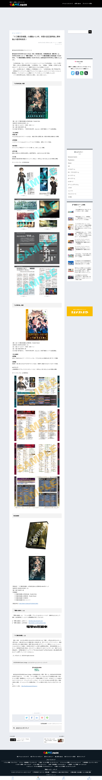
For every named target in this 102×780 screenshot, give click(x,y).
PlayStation (71, 160)
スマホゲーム (71, 169)
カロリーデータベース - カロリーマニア (21, 772)
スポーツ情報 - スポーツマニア (24, 764)
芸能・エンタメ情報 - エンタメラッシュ (49, 762)
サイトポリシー (49, 756)
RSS (86, 75)
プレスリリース (58, 723)
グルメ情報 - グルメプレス (11, 762)
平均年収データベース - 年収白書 (41, 772)
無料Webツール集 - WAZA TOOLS (60, 772)
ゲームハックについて (67, 3)
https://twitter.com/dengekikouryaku (37, 622)
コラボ (70, 187)
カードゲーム (71, 175)
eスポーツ (50, 723)
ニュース (70, 190)
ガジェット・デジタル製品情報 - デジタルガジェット (40, 766)
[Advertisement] (51, 18)
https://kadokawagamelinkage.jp (29, 686)
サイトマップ (82, 756)
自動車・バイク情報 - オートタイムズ (77, 764)
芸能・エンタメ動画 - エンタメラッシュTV (65, 766)
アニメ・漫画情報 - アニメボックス (28, 762)
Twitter (73, 75)
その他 (70, 197)
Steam (69, 163)
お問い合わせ (78, 3)
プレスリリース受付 (87, 3)
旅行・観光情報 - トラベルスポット (57, 764)
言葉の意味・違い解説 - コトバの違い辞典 (81, 772)
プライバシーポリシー (37, 756)
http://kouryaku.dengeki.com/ (36, 621)
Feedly (82, 75)
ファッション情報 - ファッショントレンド (71, 762)
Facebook (77, 75)
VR (69, 166)
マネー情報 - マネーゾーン (40, 764)
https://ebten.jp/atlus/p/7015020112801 (28, 603)
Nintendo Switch (72, 157)
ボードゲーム (71, 178)
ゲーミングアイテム (73, 184)
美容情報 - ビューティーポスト (91, 762)
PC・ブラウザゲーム (73, 172)
